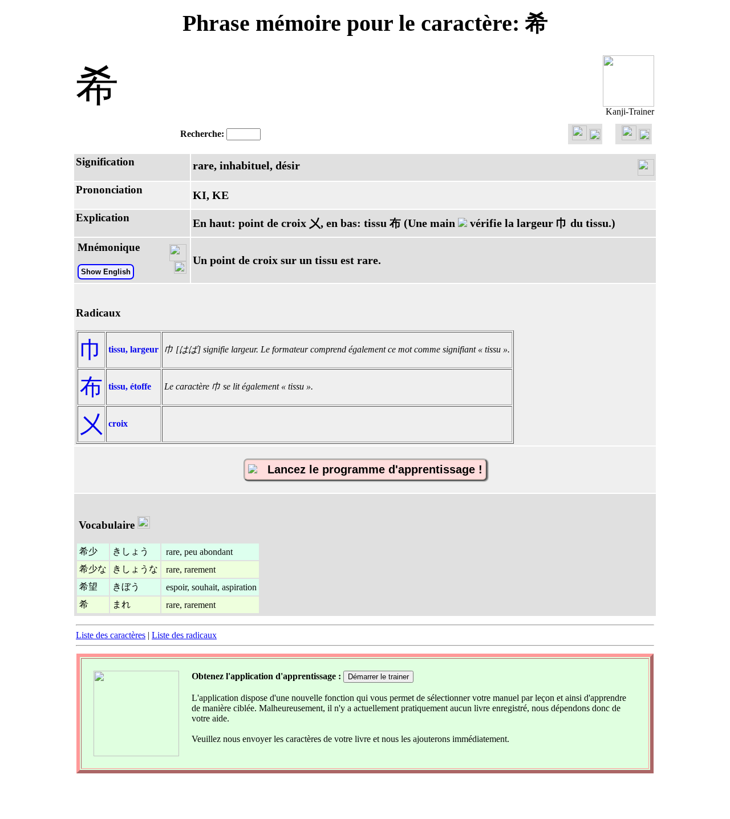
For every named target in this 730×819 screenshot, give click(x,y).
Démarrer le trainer (378, 676)
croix (118, 423)
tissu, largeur (133, 349)
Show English (106, 271)
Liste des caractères (110, 635)
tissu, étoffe (129, 386)
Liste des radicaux (184, 635)
